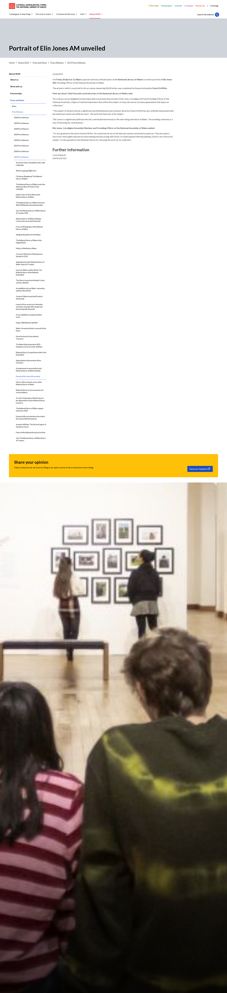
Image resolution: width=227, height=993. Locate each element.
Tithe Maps (153, 5)
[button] (32, 14)
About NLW (14, 74)
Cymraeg (214, 5)
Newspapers (166, 5)
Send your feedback (198, 469)
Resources (200, 5)
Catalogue (188, 5)
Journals (178, 5)
